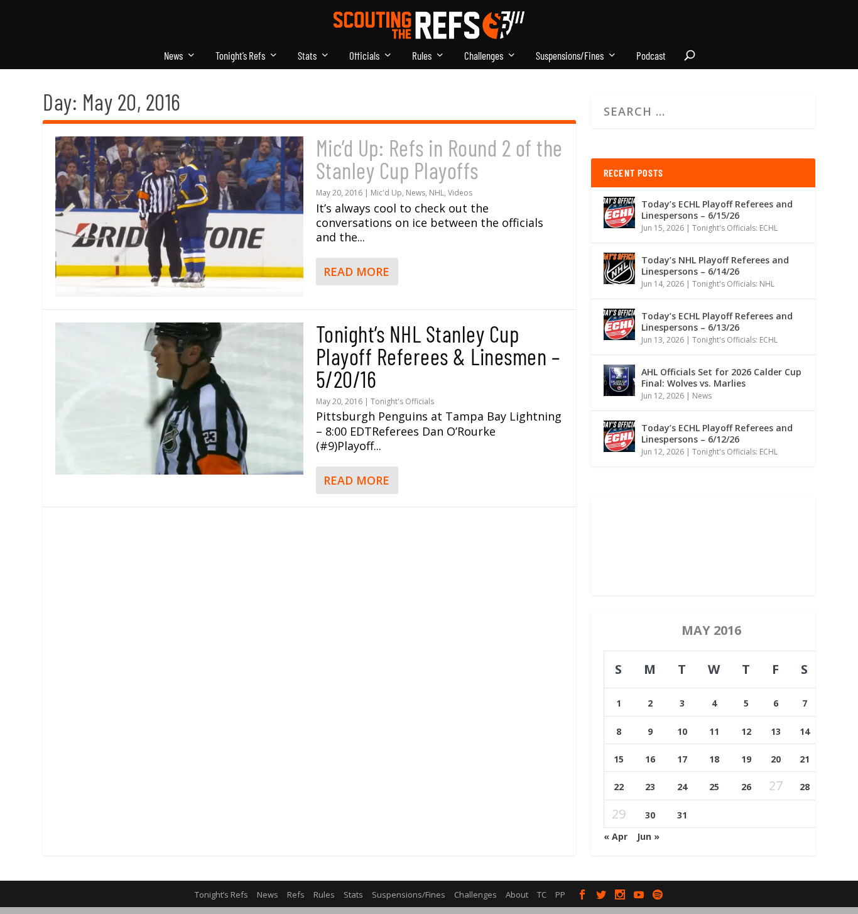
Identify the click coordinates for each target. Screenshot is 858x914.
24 (682, 787)
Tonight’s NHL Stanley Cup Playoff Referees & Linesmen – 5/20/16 (438, 356)
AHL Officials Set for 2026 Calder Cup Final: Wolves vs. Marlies (721, 377)
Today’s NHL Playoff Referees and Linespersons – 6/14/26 (715, 265)
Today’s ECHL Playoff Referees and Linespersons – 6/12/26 (717, 433)
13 (776, 731)
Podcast (651, 56)
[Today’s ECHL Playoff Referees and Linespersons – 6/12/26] (619, 436)
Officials (364, 56)
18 (714, 759)
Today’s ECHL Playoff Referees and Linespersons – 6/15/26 (717, 209)
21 (805, 759)
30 (650, 815)
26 (746, 787)
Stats (307, 56)
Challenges (483, 56)
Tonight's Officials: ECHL (735, 228)
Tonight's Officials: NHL (733, 283)
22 (619, 787)
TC (541, 894)
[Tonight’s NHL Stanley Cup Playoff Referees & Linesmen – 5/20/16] (179, 398)
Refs (296, 894)
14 (805, 731)
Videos (460, 192)
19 (746, 759)
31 (682, 815)
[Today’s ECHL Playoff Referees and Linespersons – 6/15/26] (619, 212)
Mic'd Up (386, 192)
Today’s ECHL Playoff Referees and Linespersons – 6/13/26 (717, 321)
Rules (422, 56)
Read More (356, 271)
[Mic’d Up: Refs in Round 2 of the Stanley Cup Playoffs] (179, 216)
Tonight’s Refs (240, 56)
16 (650, 759)
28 (805, 787)
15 (619, 759)
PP (560, 894)
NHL (436, 192)
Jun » (648, 836)
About (517, 894)
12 (746, 731)
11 (714, 731)
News (173, 56)
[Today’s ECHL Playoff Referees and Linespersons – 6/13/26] (619, 324)
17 (682, 759)
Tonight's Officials (402, 401)
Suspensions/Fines (570, 56)
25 (714, 787)
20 (776, 759)
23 (650, 787)
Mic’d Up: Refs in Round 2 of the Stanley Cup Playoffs (439, 159)
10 (682, 731)
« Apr (615, 836)
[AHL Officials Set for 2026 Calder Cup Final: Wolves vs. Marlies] (619, 380)
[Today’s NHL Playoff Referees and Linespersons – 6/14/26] (619, 268)
